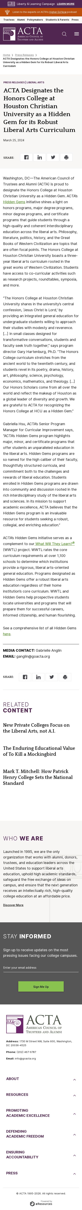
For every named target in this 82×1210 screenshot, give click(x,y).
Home (6, 54)
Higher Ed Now (57, 12)
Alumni (21, 19)
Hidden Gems (14, 202)
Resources (17, 1094)
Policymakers (35, 19)
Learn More (65, 3)
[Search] (64, 34)
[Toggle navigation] (76, 34)
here (6, 634)
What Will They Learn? (54, 544)
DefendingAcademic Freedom (25, 1133)
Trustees (9, 19)
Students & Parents (57, 19)
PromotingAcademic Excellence (28, 1112)
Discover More (13, 905)
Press (75, 19)
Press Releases (24, 54)
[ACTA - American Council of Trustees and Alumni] (26, 34)
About (12, 1079)
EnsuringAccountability (22, 1154)
